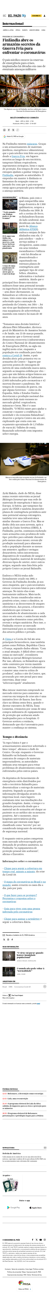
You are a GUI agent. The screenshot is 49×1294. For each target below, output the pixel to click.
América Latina (8, 30)
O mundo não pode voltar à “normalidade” (30, 970)
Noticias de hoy (37, 1275)
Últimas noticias (10, 1089)
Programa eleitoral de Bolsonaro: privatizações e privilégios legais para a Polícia (23, 1114)
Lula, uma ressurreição (18, 1098)
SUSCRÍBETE (36, 16)
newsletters (8, 1148)
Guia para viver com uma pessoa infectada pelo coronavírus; (21, 910)
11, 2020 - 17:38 (26, 121)
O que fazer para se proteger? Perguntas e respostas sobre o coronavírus (20, 898)
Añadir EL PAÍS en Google (15, 136)
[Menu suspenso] (5, 16)
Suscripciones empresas (15, 1275)
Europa (25, 30)
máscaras (32, 143)
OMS (10, 987)
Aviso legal (28, 1269)
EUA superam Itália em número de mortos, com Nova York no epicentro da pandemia (9, 242)
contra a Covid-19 (12, 355)
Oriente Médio (34, 30)
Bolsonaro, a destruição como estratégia (25, 1093)
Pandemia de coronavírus (13, 37)
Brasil (5, 987)
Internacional (13, 23)
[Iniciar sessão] (44, 16)
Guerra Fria (18, 156)
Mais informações (8, 998)
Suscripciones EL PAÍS (34, 1272)
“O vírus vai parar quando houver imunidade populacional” (30, 955)
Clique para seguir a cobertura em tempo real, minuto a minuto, (22, 870)
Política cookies (38, 1269)
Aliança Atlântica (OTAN (28, 228)
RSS (25, 1275)
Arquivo (6, 1175)
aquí (38, 1003)
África (18, 30)
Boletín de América (12, 1153)
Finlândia (8, 175)
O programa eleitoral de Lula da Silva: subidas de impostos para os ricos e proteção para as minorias (24, 1105)
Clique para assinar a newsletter (22, 918)
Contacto (8, 1269)
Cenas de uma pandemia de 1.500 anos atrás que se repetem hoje (9, 270)
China (43, 30)
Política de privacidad (14, 1272)
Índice (29, 1275)
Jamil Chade (21, 974)
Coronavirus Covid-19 (22, 987)
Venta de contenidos (18, 1269)
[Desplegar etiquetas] (44, 986)
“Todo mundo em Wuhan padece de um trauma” (9, 215)
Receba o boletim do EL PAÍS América (20, 935)
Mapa (24, 1272)
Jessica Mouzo (22, 961)
